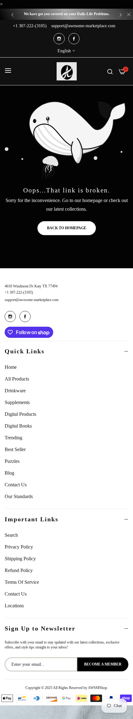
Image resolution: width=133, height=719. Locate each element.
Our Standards (19, 496)
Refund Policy (19, 570)
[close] (128, 15)
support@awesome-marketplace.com (31, 300)
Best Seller (15, 449)
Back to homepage (66, 228)
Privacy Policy (19, 546)
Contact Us (16, 484)
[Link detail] (59, 38)
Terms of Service (22, 582)
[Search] (110, 71)
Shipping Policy (20, 558)
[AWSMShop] (67, 71)
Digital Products (20, 414)
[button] (12, 14)
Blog (9, 473)
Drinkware (15, 390)
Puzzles (12, 461)
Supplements (17, 402)
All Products (17, 378)
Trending (13, 437)
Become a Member (103, 664)
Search (11, 535)
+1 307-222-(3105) (19, 292)
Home (11, 367)
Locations (14, 605)
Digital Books (18, 425)
